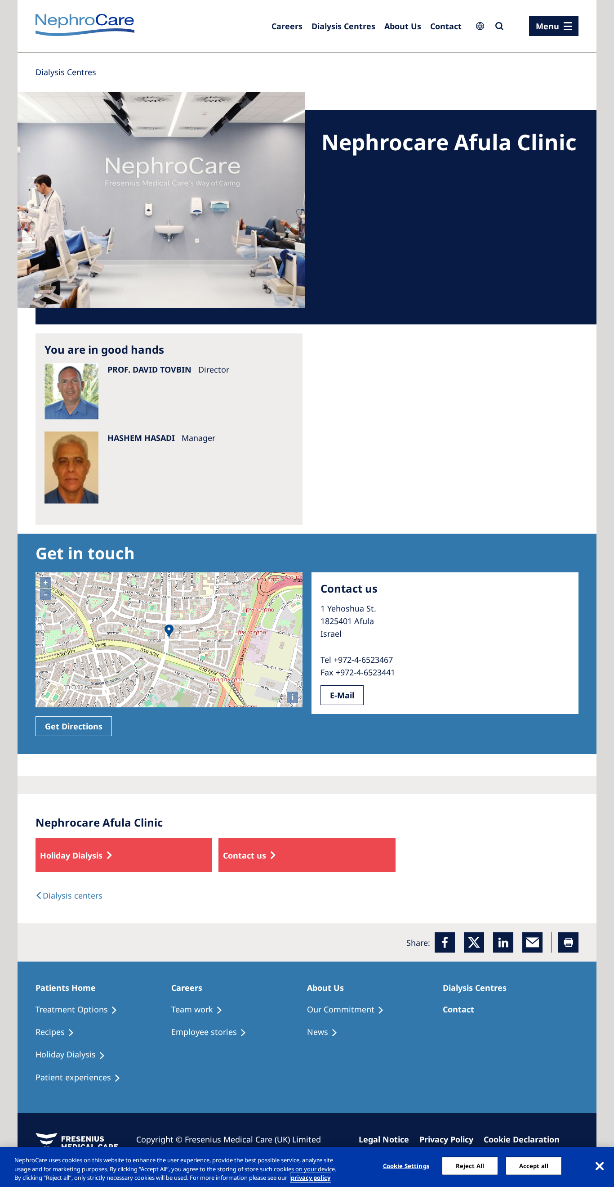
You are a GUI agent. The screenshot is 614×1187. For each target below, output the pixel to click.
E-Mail (342, 695)
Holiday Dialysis (71, 855)
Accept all (533, 1165)
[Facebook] (445, 942)
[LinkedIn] (503, 942)
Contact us (244, 855)
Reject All (470, 1165)
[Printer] (568, 942)
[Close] (600, 1166)
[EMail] (532, 942)
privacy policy (310, 1178)
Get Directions (73, 726)
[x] (474, 942)
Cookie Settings (406, 1165)
